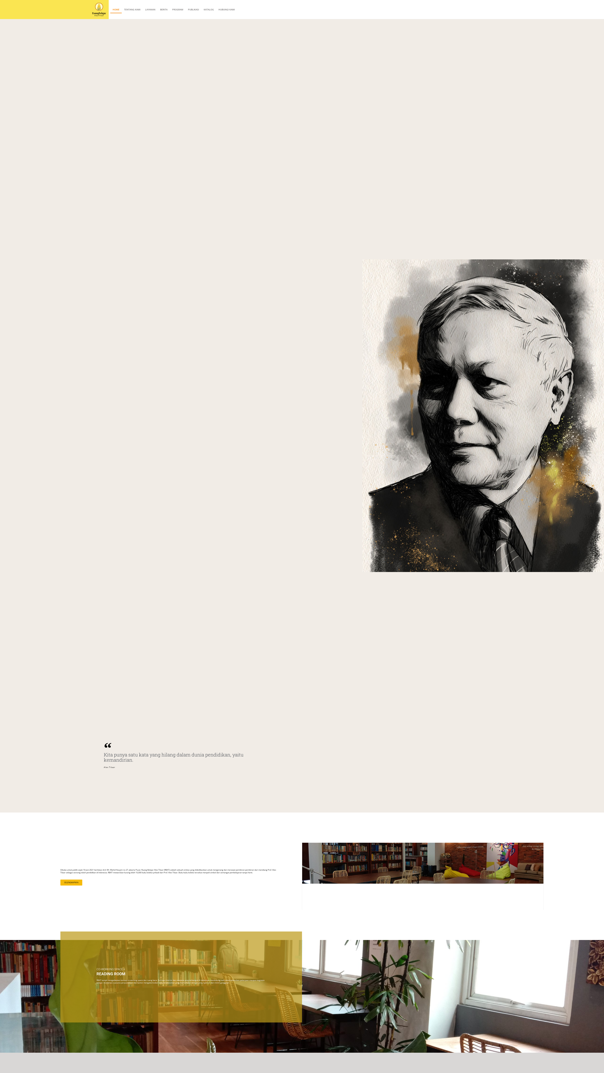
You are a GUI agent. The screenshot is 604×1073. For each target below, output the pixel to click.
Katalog (209, 9)
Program (177, 9)
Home (116, 9)
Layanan (150, 9)
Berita (164, 9)
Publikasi (193, 9)
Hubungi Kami (226, 9)
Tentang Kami (132, 9)
